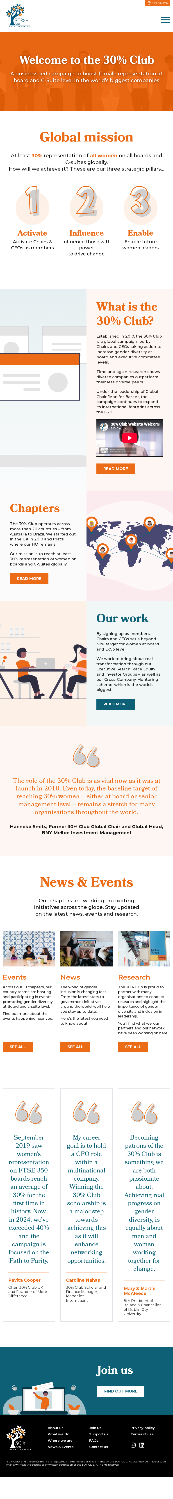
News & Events (60, 1447)
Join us (95, 1428)
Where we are (60, 1441)
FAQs (93, 1441)
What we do (58, 1434)
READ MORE (115, 468)
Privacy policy (143, 1428)
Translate (159, 3)
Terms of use (142, 1434)
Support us (98, 1434)
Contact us (98, 1447)
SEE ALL (18, 1047)
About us (55, 1428)
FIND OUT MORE (120, 1391)
